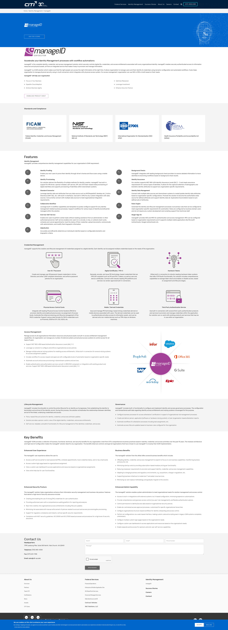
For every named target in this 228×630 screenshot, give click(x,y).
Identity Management (135, 4)
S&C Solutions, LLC (91, 606)
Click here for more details (22, 627)
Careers (169, 4)
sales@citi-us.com (34, 558)
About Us (161, 4)
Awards (26, 602)
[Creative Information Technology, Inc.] (33, 5)
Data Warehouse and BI (91, 599)
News (25, 599)
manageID (148, 583)
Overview (26, 583)
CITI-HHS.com (190, 4)
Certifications (27, 595)
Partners (26, 587)
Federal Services (120, 4)
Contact (176, 4)
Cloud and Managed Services (93, 595)
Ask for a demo (34, 36)
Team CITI (27, 591)
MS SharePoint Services (91, 591)
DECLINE (209, 625)
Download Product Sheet (36, 96)
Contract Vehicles (91, 603)
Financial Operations (90, 583)
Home (25, 11)
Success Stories (150, 4)
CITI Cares (27, 606)
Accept (199, 625)
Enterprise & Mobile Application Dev (95, 587)
